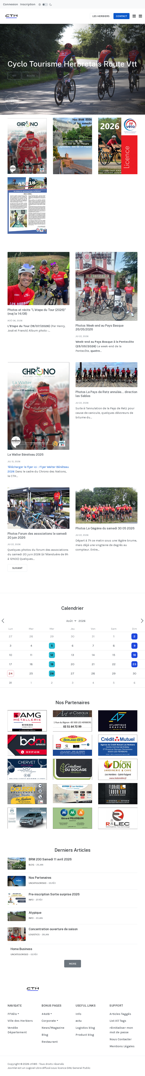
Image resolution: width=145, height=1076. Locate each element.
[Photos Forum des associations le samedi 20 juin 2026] (38, 508)
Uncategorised (37, 883)
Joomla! (12, 1068)
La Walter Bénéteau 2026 (25, 454)
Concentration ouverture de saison (53, 929)
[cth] (11, 16)
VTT (14, 75)
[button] (140, 16)
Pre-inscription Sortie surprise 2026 (54, 894)
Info (31, 899)
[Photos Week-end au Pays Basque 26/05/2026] (106, 286)
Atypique (35, 912)
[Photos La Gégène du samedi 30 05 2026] (106, 505)
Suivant (17, 568)
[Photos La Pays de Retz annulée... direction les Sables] (106, 374)
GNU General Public (78, 1068)
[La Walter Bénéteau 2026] (38, 406)
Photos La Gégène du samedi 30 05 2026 (105, 528)
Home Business (21, 949)
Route (31, 75)
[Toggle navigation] (134, 16)
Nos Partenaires (40, 877)
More (72, 963)
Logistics (34, 934)
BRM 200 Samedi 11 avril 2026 (50, 859)
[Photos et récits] (38, 278)
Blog (31, 864)
